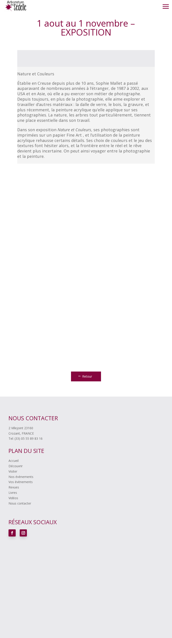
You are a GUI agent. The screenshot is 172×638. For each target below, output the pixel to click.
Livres (13, 492)
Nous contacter (20, 503)
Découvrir (16, 466)
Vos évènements (21, 482)
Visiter (13, 471)
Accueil (14, 460)
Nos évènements (21, 477)
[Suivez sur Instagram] (23, 533)
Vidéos (13, 498)
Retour (87, 376)
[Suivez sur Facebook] (12, 533)
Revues (14, 487)
